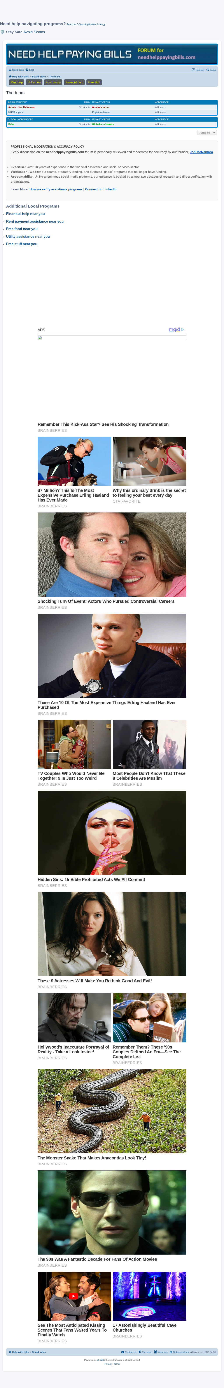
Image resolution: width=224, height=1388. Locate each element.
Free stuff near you (21, 244)
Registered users (101, 112)
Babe (11, 124)
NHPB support (16, 112)
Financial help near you (25, 214)
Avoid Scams (34, 32)
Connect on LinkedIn (101, 189)
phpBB (100, 1360)
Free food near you (22, 229)
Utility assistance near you (28, 236)
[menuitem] (29, 70)
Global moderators (20, 119)
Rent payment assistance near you (35, 221)
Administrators (17, 102)
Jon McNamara (201, 152)
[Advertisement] (106, 12)
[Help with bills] (112, 54)
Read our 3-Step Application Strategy (85, 24)
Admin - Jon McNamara (21, 107)
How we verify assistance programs (56, 189)
